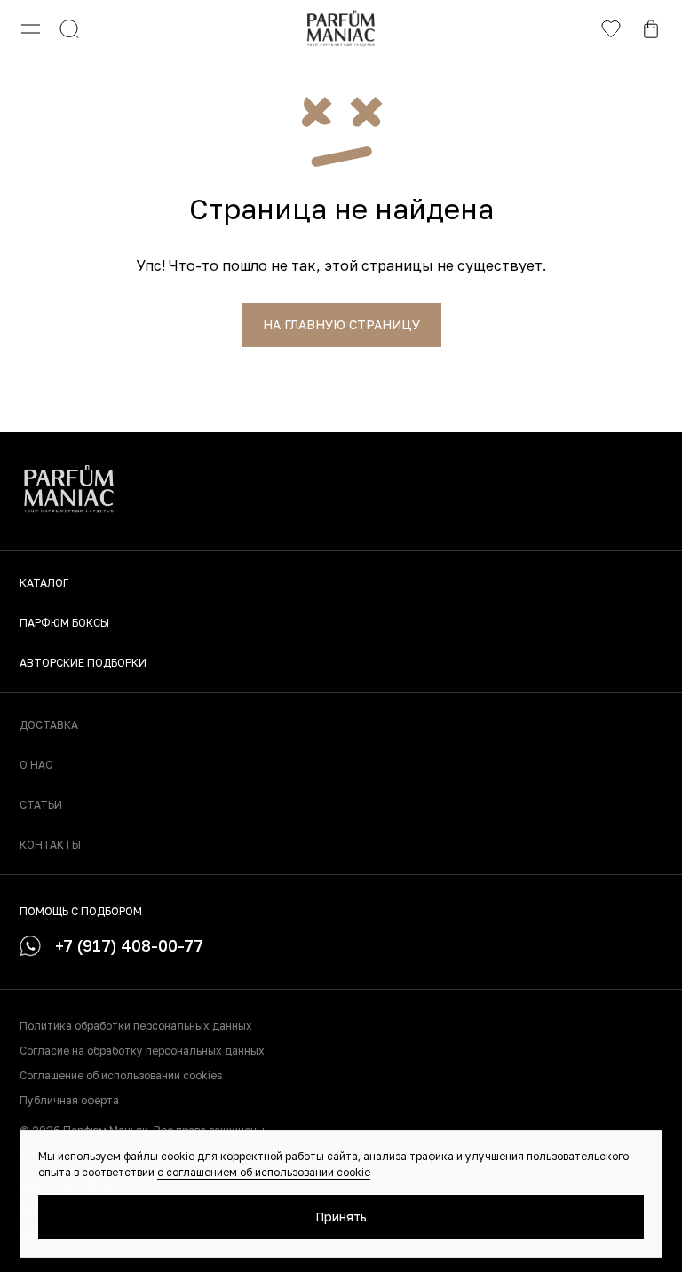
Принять (341, 1216)
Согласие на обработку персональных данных (142, 1050)
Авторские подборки (83, 662)
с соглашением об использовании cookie (263, 1172)
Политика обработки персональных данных (136, 1025)
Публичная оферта (69, 1100)
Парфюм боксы (64, 622)
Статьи (41, 804)
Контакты (50, 844)
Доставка (49, 724)
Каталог (44, 582)
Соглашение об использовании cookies (121, 1075)
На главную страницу (341, 324)
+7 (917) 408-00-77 (129, 945)
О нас (36, 764)
